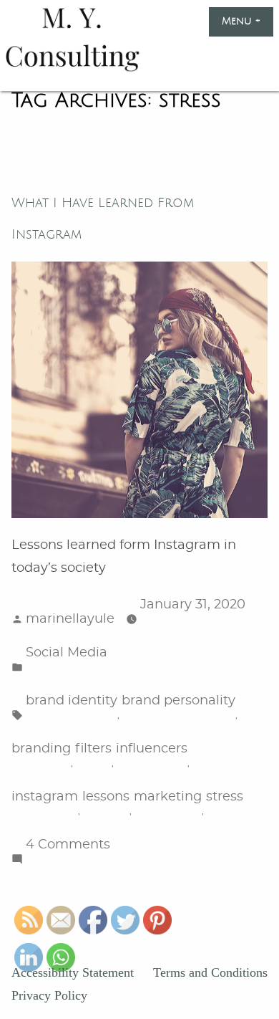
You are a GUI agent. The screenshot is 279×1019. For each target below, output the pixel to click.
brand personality (178, 700)
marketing (168, 796)
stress (224, 796)
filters (93, 748)
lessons (105, 796)
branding (41, 748)
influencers (151, 748)
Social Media (66, 652)
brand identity (71, 700)
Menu (247, 21)
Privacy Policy (49, 995)
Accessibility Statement (72, 972)
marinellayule (70, 619)
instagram (44, 796)
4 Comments (68, 846)
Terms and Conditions (210, 972)
